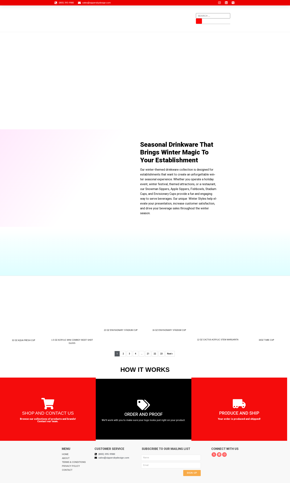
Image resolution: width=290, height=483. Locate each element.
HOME (65, 454)
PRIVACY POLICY (71, 466)
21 (148, 353)
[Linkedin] (219, 454)
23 (161, 353)
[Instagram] (224, 454)
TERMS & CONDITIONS (74, 462)
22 (155, 353)
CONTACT (67, 470)
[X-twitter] (214, 454)
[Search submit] (199, 21)
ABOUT (65, 458)
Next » (170, 353)
